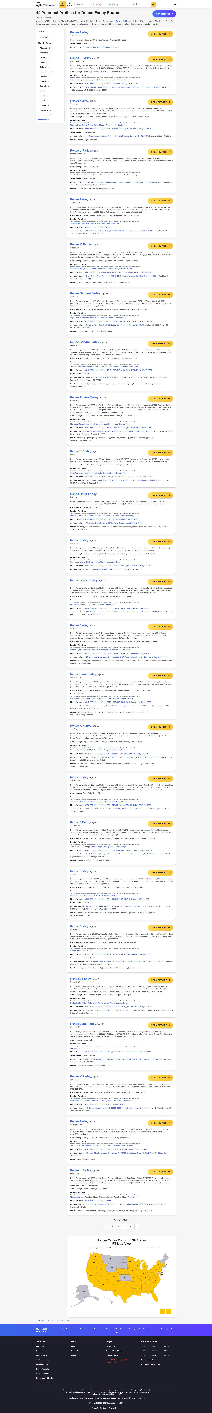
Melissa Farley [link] (109, 1003)
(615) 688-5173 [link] (105, 702)
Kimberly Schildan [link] (77, 516)
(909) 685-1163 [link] (91, 227)
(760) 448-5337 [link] (145, 954)
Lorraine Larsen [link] (89, 1101)
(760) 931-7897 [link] (105, 954)
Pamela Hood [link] (84, 562)
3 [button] (124, 1226)
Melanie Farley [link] (118, 516)
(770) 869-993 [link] (104, 805)
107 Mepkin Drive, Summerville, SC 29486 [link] (131, 136)
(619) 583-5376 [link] (131, 1052)
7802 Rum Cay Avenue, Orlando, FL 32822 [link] (102, 906)
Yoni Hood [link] (74, 562)
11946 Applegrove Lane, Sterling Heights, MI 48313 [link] (105, 182)
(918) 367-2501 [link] (146, 370)
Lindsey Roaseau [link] (121, 366)
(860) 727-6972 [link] (91, 321)
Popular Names (149, 1341)
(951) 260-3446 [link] (119, 428)
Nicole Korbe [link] (97, 473)
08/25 (154, 1346)
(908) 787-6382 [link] (91, 1104)
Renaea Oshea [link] (90, 269)
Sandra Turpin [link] (75, 80)
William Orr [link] (74, 604)
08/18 (166, 1355)
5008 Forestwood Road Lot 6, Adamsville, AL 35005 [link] (136, 757)
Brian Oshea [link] (113, 269)
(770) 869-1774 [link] (91, 805)
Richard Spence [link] (98, 1146)
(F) (58, 1320)
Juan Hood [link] (115, 562)
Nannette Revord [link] (126, 698)
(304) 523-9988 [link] (142, 1149)
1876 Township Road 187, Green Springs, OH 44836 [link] (105, 87)
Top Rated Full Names (150, 1360)
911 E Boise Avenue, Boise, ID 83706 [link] (128, 523)
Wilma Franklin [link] (115, 650)
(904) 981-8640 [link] (91, 608)
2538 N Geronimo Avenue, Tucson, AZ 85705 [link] (134, 854)
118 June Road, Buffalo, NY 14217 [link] (98, 1204)
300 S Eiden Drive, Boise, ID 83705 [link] (99, 523)
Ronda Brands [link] (96, 801)
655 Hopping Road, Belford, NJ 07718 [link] (131, 1108)
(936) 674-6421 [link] (91, 566)
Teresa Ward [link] (75, 1146)
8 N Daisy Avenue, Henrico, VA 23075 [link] (99, 136)
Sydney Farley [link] (84, 801)
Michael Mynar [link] (75, 650)
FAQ (73, 1346)
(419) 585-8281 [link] (119, 84)
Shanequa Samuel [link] (77, 424)
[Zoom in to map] (162, 1311)
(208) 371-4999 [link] (132, 519)
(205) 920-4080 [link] (143, 754)
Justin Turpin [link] (87, 80)
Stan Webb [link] (87, 750)
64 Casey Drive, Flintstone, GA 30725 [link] (132, 706)
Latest (73, 1355)
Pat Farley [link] (122, 125)
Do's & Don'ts (111, 1346)
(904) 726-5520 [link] (119, 608)
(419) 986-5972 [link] (105, 84)
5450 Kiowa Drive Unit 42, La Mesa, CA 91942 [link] (140, 1059)
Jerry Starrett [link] (102, 698)
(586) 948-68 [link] (104, 899)
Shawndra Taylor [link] (89, 698)
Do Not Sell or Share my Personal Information (120, 1361)
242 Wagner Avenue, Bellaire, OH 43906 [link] (143, 87)
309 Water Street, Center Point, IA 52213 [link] (101, 231)
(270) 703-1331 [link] (146, 850)
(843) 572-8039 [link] (105, 850)
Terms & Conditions (114, 1351)
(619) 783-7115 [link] (105, 1052)
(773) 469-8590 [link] (145, 272)
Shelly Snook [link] (86, 473)
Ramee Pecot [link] (124, 424)
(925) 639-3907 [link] (145, 428)
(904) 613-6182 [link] (132, 608)
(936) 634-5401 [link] (132, 566)
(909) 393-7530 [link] (105, 227)
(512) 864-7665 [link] (118, 477)
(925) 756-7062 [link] (119, 1007)
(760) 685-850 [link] (131, 954)
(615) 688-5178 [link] (91, 702)
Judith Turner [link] (75, 473)
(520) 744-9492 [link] (119, 850)
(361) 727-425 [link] (103, 754)
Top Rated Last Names (150, 1364)
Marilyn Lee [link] (133, 366)
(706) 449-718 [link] (90, 754)
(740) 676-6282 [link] (91, 84)
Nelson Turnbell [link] (76, 895)
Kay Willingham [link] (76, 698)
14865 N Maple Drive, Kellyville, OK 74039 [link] (101, 377)
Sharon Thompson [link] (77, 366)
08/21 (166, 1351)
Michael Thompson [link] (93, 366)
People (52, 1320)
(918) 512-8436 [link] (119, 370)
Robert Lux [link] (110, 604)
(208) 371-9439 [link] (119, 519)
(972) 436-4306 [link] (132, 653)
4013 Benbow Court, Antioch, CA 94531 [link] (130, 1010)
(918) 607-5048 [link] (91, 370)
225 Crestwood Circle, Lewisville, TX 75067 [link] (102, 657)
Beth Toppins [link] (86, 1146)
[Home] (45, 4)
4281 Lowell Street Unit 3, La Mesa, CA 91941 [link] (103, 1059)
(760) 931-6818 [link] (119, 954)
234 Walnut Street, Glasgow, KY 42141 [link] (100, 854)
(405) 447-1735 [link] (145, 477)
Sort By (41, 31)
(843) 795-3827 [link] (91, 850)
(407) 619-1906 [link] (130, 899)
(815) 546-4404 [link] (105, 272)
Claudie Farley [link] (100, 895)
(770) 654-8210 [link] (118, 805)
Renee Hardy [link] (121, 318)
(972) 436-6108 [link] (119, 653)
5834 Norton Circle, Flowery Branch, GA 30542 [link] (139, 809)
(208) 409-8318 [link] (105, 519)
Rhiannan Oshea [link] (76, 269)
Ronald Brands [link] (109, 801)
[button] (106, 1226)
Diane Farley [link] (75, 950)
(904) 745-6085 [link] (105, 608)
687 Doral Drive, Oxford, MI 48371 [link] (98, 325)
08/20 (143, 1355)
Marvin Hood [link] (105, 562)
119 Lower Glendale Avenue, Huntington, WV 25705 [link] (105, 1153)
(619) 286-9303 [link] (145, 1052)
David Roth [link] (84, 318)
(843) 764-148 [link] (104, 129)
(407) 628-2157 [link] (117, 899)
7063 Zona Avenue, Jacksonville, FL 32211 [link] (102, 612)
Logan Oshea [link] (102, 269)
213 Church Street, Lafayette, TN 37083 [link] (101, 706)
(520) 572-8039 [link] (132, 850)
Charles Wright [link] (76, 750)
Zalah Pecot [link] (90, 424)
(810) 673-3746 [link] (119, 321)
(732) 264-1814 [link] (119, 1104)
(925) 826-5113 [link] (132, 428)
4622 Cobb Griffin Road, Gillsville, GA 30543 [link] (102, 809)
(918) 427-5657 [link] (132, 370)
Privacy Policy (112, 1355)
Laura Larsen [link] (101, 1101)
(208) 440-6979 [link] (91, 519)
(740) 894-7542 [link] (91, 1149)
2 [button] (118, 1226)
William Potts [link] (75, 224)
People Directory (41, 1320)
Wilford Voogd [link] (96, 847)
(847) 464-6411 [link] (91, 272)
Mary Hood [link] (95, 562)
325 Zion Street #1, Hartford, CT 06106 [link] (128, 325)
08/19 (154, 1355)
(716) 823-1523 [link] (91, 1201)
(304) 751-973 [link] (117, 1149)
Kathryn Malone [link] (102, 650)
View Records (162, 14)
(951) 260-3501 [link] (105, 428)
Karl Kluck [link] (74, 1048)
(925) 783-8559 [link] (91, 1007)
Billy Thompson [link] (107, 366)
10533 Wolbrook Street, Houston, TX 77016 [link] (102, 961)
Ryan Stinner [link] (133, 1197)
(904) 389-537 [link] (145, 608)
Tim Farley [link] (74, 801)
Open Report (159, 34)
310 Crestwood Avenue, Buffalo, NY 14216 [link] (129, 1204)
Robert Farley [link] (87, 125)
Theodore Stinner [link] (77, 1197)
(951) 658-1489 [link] (91, 428)
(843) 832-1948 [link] (91, 129)
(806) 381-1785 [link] (105, 477)
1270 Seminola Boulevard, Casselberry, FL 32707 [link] (139, 906)
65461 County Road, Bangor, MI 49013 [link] (100, 276)
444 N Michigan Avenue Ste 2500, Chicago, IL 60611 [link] (137, 276)
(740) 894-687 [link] (104, 1149)
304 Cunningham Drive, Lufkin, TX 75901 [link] (101, 569)
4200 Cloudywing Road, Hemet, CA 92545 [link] (101, 431)
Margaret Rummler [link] (104, 516)
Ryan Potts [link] (85, 224)
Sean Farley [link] (98, 1003)
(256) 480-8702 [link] (117, 754)
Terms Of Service (99, 1408)
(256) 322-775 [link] (129, 754)
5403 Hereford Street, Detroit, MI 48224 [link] (141, 182)
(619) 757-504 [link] (117, 1052)
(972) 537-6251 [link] (105, 653)
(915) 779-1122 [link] (91, 477)
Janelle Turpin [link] (98, 80)
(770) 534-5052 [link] (131, 805)
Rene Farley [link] (132, 175)
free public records (153, 1248)
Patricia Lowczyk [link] (125, 269)
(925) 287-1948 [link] (146, 1007)
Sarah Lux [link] (101, 604)
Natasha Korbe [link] (109, 473)
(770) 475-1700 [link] (145, 805)
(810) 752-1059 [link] (105, 321)
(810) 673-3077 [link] (132, 321)
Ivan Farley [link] (129, 516)
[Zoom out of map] (168, 1311)
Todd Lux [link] (92, 604)
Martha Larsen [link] (76, 1101)
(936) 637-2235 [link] (119, 566)
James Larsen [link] (112, 1101)
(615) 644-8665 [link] (145, 702)
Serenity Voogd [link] (109, 847)
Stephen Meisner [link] (123, 80)
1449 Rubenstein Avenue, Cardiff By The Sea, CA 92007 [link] (142, 961)
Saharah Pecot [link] (101, 424)
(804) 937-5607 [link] (131, 129)
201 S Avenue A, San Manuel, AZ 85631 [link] (133, 231)
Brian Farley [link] (111, 895)
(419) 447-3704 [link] (132, 84)
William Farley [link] (87, 1003)
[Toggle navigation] (174, 4)
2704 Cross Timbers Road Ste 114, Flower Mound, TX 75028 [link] (143, 657)
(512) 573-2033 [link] (132, 477)
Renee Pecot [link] (113, 424)
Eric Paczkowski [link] (109, 175)
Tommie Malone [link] (88, 650)
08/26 (143, 1346)
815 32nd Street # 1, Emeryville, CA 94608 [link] (135, 431)
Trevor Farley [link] (121, 473)
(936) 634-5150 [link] (146, 566)
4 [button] (130, 1226)
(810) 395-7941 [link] (146, 321)
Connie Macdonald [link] (107, 318)
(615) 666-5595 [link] (119, 702)
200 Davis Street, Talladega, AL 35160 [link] (100, 757)
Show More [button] (42, 120)
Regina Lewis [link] (75, 1003)
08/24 (166, 1346)
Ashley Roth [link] (94, 318)
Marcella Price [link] (75, 125)
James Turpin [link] (110, 80)
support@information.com (134, 1398)
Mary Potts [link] (105, 224)
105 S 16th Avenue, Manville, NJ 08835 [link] (100, 1108)
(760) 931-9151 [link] (91, 954)
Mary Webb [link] (108, 750)
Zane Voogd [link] (75, 847)
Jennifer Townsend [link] (77, 175)
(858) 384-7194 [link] (91, 1052)
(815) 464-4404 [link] (132, 272)
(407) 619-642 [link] (143, 899)
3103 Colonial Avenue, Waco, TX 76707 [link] (100, 480)
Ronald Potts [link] (95, 224)
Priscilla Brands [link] (122, 801)
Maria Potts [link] (115, 224)
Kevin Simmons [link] (127, 1146)
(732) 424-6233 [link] (105, 1104)
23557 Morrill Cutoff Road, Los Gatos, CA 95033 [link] (136, 480)
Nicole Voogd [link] (121, 847)
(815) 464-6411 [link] (118, 272)
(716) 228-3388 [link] (105, 1201)
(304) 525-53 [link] (129, 1149)
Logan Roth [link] (74, 318)
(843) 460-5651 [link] (118, 129)
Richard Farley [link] (99, 125)
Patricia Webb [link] (97, 750)
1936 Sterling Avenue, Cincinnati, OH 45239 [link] (102, 47)
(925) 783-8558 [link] (105, 1007)
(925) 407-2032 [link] (132, 1007)
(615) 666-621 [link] (131, 702)
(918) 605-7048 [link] (105, 370)
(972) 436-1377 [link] (146, 653)
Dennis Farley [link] (86, 950)
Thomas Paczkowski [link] (94, 175)
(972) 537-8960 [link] (91, 653)
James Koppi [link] (88, 895)
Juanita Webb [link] (119, 750)
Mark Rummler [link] (90, 516)
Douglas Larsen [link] (125, 1101)
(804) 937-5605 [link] (145, 129)
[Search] (153, 4)
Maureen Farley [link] (122, 1003)
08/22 (154, 1351)
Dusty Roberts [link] (113, 698)
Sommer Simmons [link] (112, 1146)
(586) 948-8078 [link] (91, 899)
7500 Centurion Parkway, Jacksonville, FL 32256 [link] (138, 612)
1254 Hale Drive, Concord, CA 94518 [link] (99, 1010)
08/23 (143, 1351)
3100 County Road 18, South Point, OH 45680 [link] (145, 1153)
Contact (74, 1351)
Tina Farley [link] (126, 650)
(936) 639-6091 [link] (105, 566)
